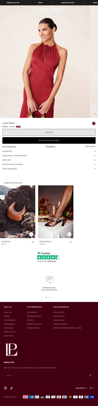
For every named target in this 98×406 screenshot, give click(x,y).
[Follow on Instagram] (5, 388)
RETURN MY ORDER (34, 316)
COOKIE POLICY (59, 316)
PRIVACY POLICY (59, 320)
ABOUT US (7, 312)
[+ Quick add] (31, 234)
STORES (7, 316)
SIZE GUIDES (8, 328)
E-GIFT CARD (8, 336)
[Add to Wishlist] (95, 114)
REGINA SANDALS (45, 241)
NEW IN (34, 2)
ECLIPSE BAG (5, 241)
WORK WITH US (9, 332)
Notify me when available (49, 140)
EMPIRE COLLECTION (7, 2)
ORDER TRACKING (33, 328)
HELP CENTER (32, 312)
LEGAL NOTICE (58, 312)
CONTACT (30, 320)
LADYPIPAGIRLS (9, 324)
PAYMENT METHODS (34, 324)
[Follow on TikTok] (11, 388)
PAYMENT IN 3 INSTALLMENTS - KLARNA (67, 328)
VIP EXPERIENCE (10, 320)
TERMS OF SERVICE (60, 324)
